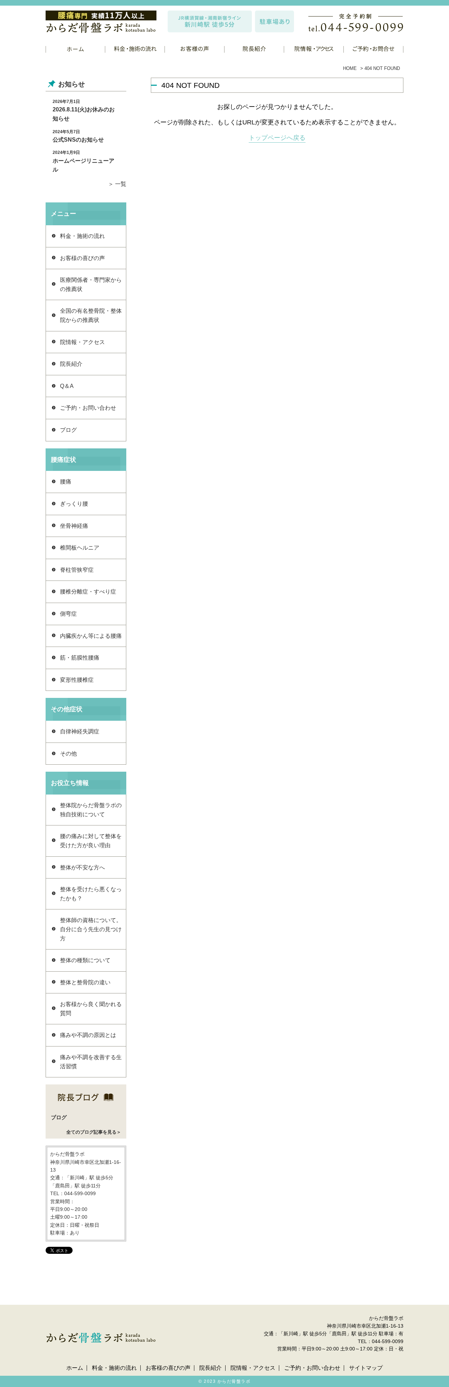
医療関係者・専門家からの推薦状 (91, 284)
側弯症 (68, 614)
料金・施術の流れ (82, 236)
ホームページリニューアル (83, 165)
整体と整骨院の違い (85, 982)
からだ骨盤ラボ (234, 1381)
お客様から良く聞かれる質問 (91, 1008)
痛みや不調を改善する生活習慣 (91, 1061)
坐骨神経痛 (74, 526)
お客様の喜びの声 (82, 258)
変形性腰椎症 (77, 680)
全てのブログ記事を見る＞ (93, 1132)
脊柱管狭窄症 (77, 570)
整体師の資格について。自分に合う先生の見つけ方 (91, 929)
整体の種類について (85, 960)
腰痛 (65, 482)
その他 (68, 754)
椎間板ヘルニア (79, 548)
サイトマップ (366, 1368)
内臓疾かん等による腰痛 (91, 636)
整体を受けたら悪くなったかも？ (91, 893)
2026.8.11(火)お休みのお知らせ (84, 114)
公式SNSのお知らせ (78, 140)
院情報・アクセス (82, 342)
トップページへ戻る (277, 137)
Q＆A (67, 386)
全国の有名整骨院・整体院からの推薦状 (91, 315)
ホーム (74, 1368)
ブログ (68, 430)
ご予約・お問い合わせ (88, 408)
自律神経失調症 (79, 731)
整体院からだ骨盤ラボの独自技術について (91, 809)
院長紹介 (71, 364)
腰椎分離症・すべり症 (88, 592)
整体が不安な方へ (82, 867)
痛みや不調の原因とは (88, 1035)
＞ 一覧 (117, 184)
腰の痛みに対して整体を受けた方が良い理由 (91, 840)
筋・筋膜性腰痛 (79, 658)
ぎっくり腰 (74, 504)
